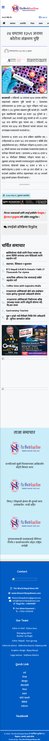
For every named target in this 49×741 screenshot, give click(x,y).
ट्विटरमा (7, 217)
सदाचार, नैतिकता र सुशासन (19, 264)
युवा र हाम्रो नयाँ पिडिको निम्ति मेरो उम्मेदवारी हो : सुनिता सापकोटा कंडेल (25, 317)
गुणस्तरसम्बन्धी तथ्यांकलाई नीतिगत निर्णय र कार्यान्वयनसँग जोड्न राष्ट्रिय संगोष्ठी (24, 542)
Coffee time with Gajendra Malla (23, 285)
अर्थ (24, 673)
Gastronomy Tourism (17, 310)
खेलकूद (25, 681)
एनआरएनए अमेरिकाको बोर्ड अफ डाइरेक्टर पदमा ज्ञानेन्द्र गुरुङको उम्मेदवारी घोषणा (24, 293)
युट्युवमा (16, 217)
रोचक (24, 677)
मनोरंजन (24, 706)
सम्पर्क (23, 736)
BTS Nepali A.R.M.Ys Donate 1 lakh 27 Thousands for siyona (25, 271)
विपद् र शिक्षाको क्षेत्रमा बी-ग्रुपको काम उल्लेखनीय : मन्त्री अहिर (24, 503)
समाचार (12, 23)
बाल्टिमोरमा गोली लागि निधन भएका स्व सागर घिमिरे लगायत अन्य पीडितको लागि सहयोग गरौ (24, 255)
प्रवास (41, 23)
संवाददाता (13, 51)
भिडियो (24, 702)
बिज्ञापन (17, 736)
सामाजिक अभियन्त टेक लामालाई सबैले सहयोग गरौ (24, 279)
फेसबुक (40, 213)
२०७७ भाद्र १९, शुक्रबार (25, 51)
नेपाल (32, 23)
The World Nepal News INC (29, 739)
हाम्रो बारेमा (30, 736)
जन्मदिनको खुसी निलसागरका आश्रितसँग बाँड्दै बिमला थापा (24, 466)
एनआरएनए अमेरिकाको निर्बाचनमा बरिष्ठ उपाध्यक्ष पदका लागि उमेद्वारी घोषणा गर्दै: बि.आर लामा (24, 302)
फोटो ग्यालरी (25, 698)
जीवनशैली (24, 685)
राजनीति (23, 23)
